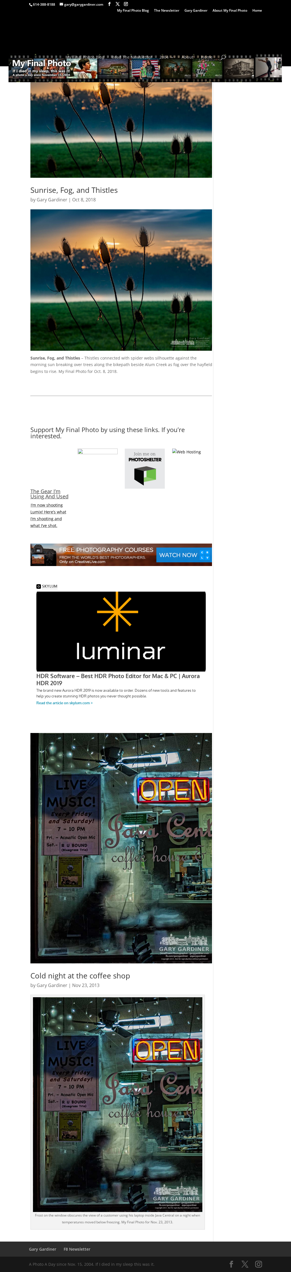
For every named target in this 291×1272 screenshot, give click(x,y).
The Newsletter (166, 11)
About (188, 57)
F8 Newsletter (77, 1249)
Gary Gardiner (195, 11)
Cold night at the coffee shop (80, 975)
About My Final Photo (230, 11)
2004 (164, 57)
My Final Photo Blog (133, 11)
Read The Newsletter (132, 57)
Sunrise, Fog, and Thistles (74, 190)
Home (257, 11)
